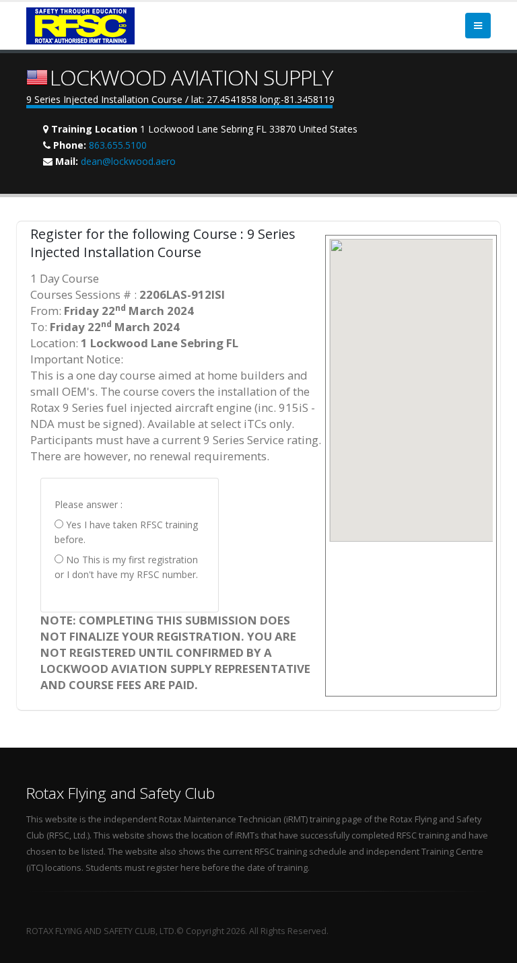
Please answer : (89, 504)
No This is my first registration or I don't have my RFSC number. (126, 567)
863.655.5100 (118, 145)
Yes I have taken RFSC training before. (126, 532)
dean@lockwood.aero (128, 161)
